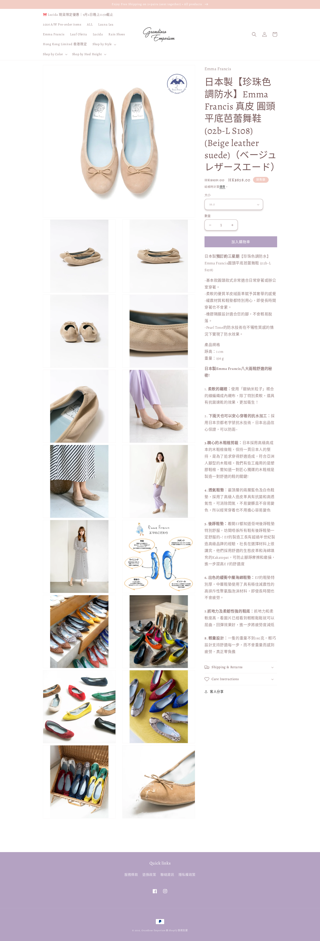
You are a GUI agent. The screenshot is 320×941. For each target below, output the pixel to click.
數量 (208, 216)
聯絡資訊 (167, 874)
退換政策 (149, 874)
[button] (104, 44)
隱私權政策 (187, 874)
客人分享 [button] (216, 691)
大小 (208, 195)
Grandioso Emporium (153, 930)
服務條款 (131, 874)
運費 (222, 187)
